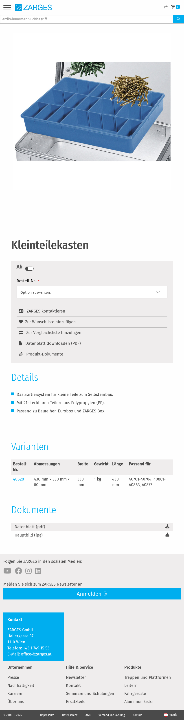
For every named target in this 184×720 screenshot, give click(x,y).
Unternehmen (19, 667)
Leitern (131, 685)
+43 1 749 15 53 (36, 648)
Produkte (132, 667)
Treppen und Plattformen (147, 677)
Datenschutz (69, 715)
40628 (18, 479)
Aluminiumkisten (139, 701)
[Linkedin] (38, 571)
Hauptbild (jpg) (29, 535)
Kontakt (73, 685)
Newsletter (76, 677)
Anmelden (90, 594)
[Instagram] (28, 571)
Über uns (15, 701)
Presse (13, 677)
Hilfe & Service (79, 667)
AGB (87, 715)
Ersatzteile (75, 701)
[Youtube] (7, 571)
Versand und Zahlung (112, 715)
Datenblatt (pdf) (30, 526)
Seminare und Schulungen (90, 693)
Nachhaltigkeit (20, 685)
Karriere (14, 693)
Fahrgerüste (135, 693)
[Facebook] (18, 571)
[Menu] (7, 8)
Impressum (47, 715)
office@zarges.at (36, 654)
